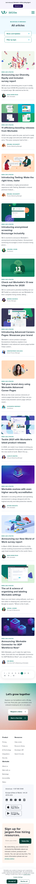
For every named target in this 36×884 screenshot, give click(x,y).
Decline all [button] (24, 881)
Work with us (6, 770)
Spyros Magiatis (12, 505)
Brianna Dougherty (13, 144)
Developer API (19, 750)
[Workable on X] (20, 801)
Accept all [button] (12, 881)
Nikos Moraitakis (12, 94)
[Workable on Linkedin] (7, 801)
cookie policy (26, 874)
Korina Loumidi (12, 608)
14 (13, 676)
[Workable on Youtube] (15, 801)
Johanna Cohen (12, 249)
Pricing (4, 742)
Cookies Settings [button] (18, 877)
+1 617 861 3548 (18, 789)
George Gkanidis (12, 299)
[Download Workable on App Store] (14, 807)
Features (5, 746)
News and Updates (8, 72)
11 (8, 676)
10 (5, 676)
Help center (18, 742)
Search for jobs (19, 754)
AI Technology (6, 750)
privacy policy (9, 859)
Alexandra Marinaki (13, 406)
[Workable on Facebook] (11, 801)
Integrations (6, 754)
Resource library (20, 746)
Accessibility (6, 778)
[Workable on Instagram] (24, 801)
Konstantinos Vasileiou (15, 351)
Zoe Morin (10, 661)
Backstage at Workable (18, 21)
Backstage (5, 774)
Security (4, 758)
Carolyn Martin (12, 456)
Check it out (18, 6)
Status (4, 782)
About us (5, 766)
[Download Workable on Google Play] (14, 813)
